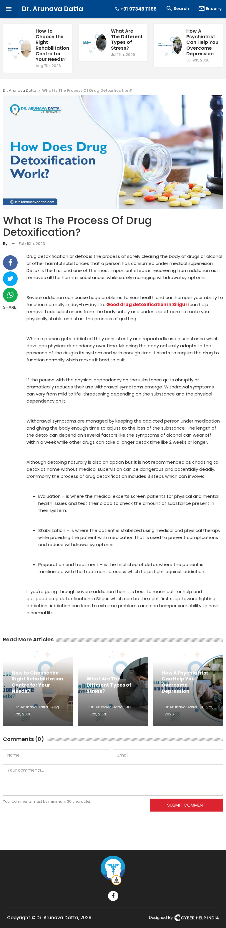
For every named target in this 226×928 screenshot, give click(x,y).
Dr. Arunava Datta (52, 9)
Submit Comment (186, 805)
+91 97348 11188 (138, 9)
